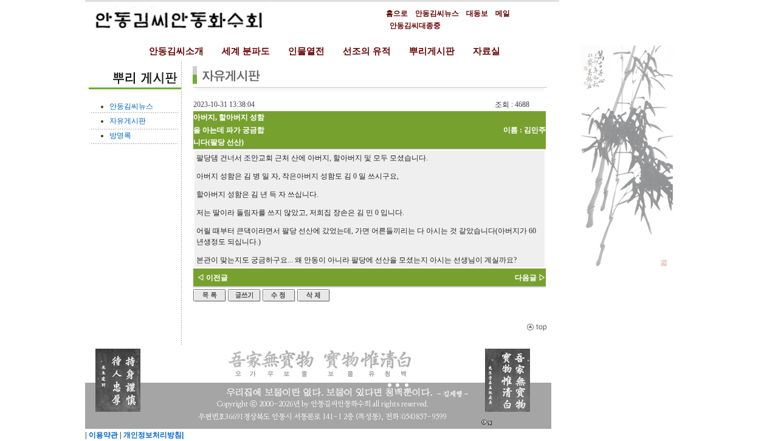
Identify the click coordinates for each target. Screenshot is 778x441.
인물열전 (306, 51)
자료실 (486, 51)
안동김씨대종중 (415, 25)
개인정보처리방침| (153, 435)
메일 (502, 13)
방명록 (120, 135)
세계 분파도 (246, 51)
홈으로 (397, 13)
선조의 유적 (367, 51)
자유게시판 (127, 121)
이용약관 (102, 435)
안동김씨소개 (176, 51)
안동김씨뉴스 (437, 13)
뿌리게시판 (432, 51)
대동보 (477, 13)
